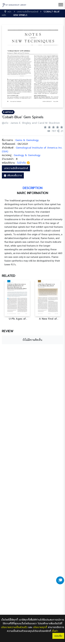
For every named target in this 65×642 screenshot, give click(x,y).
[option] (17, 300)
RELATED (8, 276)
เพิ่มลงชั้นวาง (14, 175)
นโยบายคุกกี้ (40, 627)
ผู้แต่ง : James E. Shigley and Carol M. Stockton (31, 123)
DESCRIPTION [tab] (32, 188)
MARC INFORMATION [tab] (32, 193)
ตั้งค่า (55, 631)
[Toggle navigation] (60, 5)
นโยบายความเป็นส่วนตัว (14, 627)
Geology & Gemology (27, 155)
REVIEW (7, 331)
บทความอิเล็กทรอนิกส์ (16, 168)
